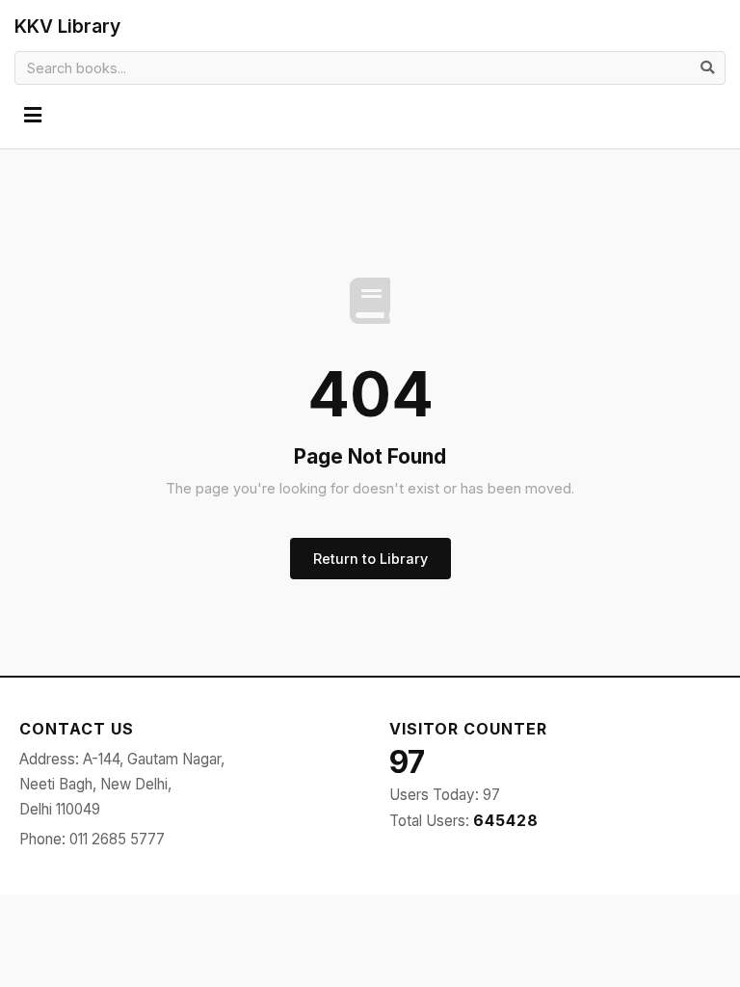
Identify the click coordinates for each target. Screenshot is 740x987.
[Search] (707, 67)
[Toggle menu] (32, 115)
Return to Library (370, 558)
